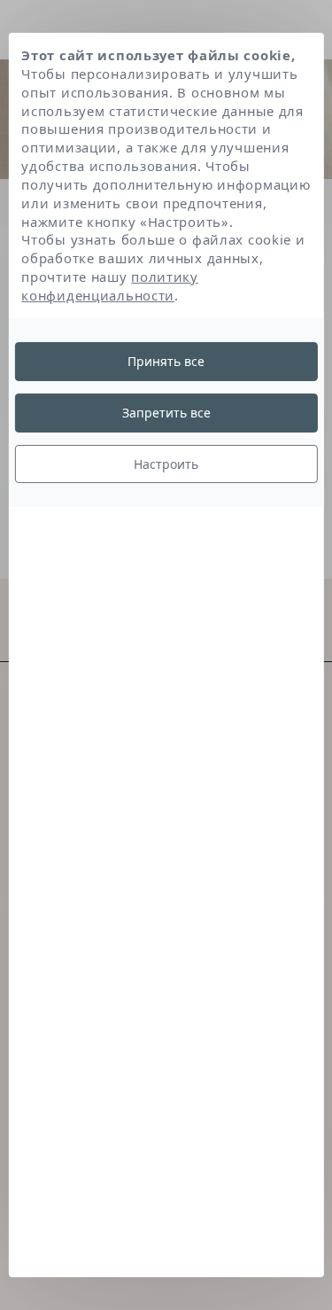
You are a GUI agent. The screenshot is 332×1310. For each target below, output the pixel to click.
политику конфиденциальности (109, 286)
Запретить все (166, 412)
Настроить (166, 463)
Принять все (166, 361)
